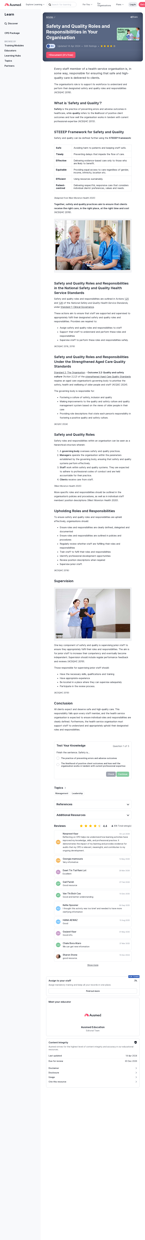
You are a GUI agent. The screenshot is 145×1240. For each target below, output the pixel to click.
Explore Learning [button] (34, 4)
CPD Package (12, 33)
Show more (92, 965)
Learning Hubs (13, 55)
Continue (122, 774)
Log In (133, 4)
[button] (134, 17)
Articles (49, 17)
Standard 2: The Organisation (69, 372)
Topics (8, 60)
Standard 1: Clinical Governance (77, 307)
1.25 (127, 298)
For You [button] (86, 4)
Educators (10, 50)
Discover (13, 23)
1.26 (61, 302)
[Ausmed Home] (13, 4)
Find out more (93, 991)
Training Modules (14, 45)
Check (111, 774)
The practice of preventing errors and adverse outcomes (89, 758)
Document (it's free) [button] (61, 55)
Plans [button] (118, 4)
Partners (9, 65)
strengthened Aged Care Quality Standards (108, 376)
